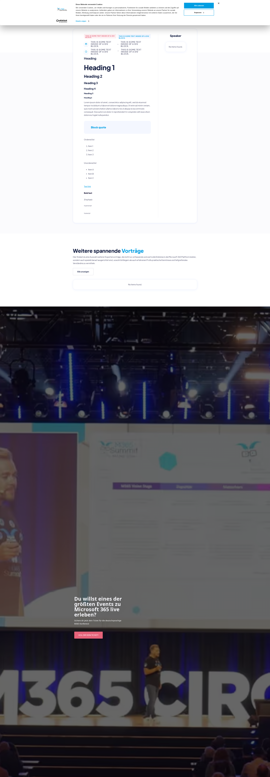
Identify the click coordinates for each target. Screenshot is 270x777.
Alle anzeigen (83, 271)
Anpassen (197, 12)
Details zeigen (81, 21)
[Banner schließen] (218, 3)
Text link (87, 186)
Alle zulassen (199, 5)
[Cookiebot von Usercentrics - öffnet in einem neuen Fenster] (62, 21)
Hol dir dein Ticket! (88, 635)
